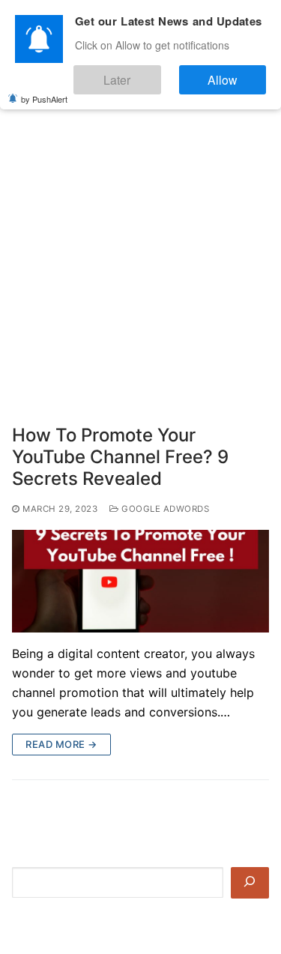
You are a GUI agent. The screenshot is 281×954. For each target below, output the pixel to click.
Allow (235, 74)
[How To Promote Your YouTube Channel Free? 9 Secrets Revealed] (140, 581)
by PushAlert (44, 90)
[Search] (250, 883)
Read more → (61, 744)
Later (154, 74)
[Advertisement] (140, 244)
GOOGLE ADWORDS (164, 509)
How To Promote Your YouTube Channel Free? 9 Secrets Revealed (120, 456)
